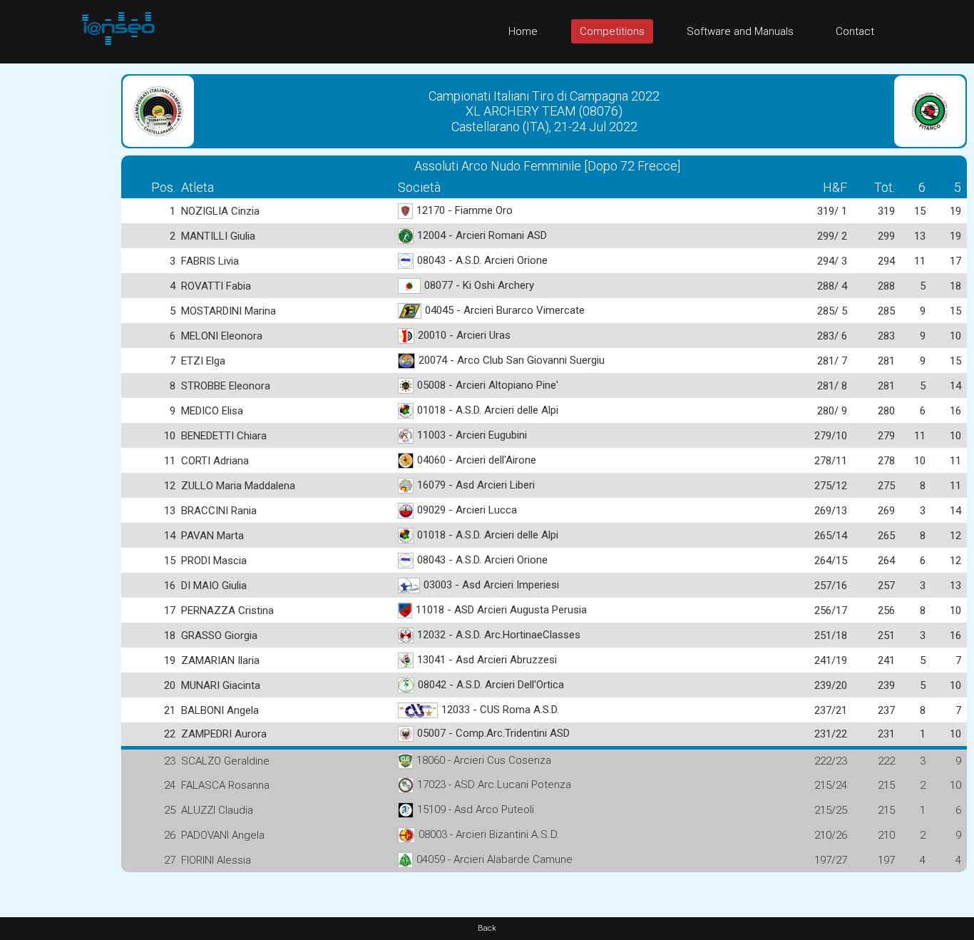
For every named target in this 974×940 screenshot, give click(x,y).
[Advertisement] (57, 277)
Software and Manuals (740, 31)
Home (523, 31)
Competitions (612, 31)
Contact (855, 31)
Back (487, 928)
